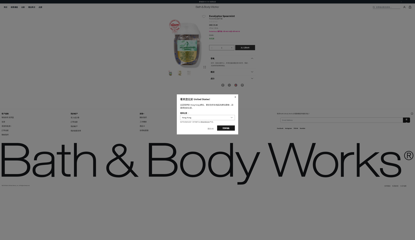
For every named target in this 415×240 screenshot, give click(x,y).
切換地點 (226, 128)
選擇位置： (184, 113)
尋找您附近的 (205, 122)
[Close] (235, 97)
